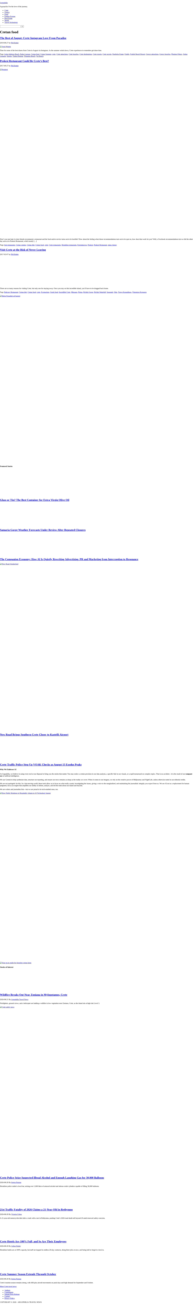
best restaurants (9, 245)
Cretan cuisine (21, 245)
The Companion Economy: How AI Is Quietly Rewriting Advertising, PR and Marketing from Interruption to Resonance (69, 559)
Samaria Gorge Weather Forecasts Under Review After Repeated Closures (43, 529)
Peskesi (90, 245)
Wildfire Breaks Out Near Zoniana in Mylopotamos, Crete (33, 994)
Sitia (115, 292)
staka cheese (112, 245)
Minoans (74, 292)
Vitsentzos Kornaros (139, 292)
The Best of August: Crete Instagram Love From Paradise (33, 38)
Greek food (54, 292)
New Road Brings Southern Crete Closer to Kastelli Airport (34, 734)
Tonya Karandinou (124, 292)
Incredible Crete (64, 292)
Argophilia (4, 3)
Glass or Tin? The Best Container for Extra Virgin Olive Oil (34, 499)
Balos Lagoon (25, 54)
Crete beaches (74, 54)
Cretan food (35, 54)
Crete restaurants (55, 245)
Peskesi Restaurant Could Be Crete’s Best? (24, 61)
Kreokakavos (82, 245)
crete (54, 54)
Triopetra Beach (29, 56)
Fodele (127, 54)
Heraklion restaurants (69, 245)
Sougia (9, 56)
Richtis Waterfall (100, 292)
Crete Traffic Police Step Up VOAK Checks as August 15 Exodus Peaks (41, 764)
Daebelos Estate (118, 54)
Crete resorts (97, 54)
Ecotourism (45, 292)
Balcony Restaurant (11, 292)
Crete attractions (62, 54)
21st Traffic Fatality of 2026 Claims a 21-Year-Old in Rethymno (36, 1209)
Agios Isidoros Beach (11, 54)
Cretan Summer (45, 54)
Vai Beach (39, 56)
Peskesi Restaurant (100, 245)
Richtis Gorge (88, 292)
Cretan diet (31, 245)
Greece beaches (164, 54)
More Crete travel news (8, 1286)
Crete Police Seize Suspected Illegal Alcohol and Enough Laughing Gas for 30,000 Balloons (52, 1177)
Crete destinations (85, 54)
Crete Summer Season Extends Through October (28, 1274)
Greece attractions (152, 54)
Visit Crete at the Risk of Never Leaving (23, 249)
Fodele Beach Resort (137, 54)
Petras (80, 292)
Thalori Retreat (18, 56)
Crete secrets (107, 54)
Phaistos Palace (176, 54)
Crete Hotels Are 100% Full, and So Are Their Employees (33, 1241)
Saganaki (110, 292)
